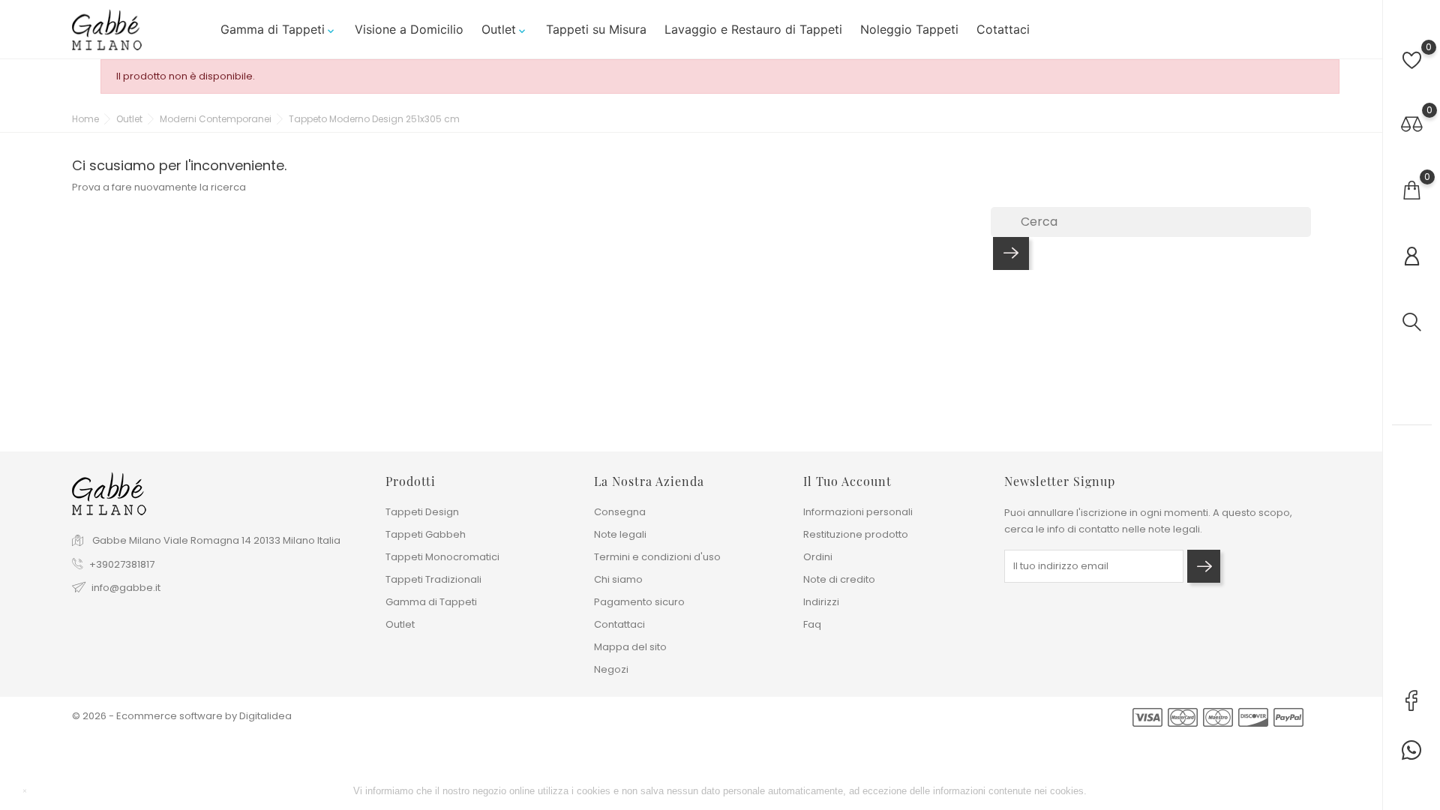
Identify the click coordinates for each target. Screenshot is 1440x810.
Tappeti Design (422, 512)
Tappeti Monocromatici (443, 557)
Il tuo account (847, 481)
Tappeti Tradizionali (434, 579)
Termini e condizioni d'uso (657, 557)
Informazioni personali (858, 512)
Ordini (817, 557)
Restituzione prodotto (855, 534)
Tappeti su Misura (596, 29)
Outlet (505, 29)
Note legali (620, 534)
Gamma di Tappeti (278, 29)
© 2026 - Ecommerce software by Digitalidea (182, 716)
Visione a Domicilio (409, 29)
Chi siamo (618, 579)
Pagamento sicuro (639, 602)
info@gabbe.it (126, 587)
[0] (1411, 60)
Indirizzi (821, 602)
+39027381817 (121, 564)
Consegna (620, 512)
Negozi (611, 669)
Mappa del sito (630, 647)
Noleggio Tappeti (909, 29)
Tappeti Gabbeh (426, 534)
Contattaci (619, 624)
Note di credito (839, 579)
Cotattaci (1003, 29)
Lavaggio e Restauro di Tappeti (753, 29)
